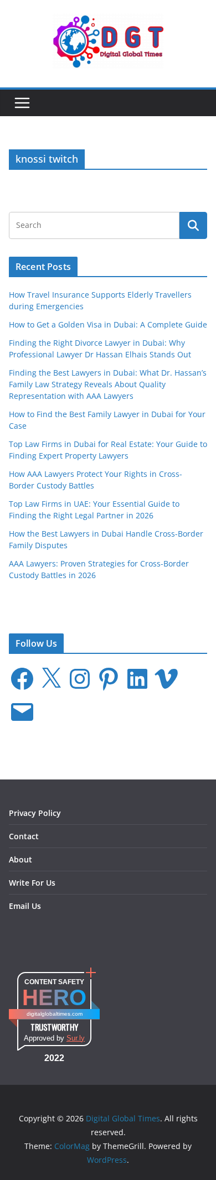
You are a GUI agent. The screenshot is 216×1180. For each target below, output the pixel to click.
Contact (24, 836)
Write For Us (32, 882)
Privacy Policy (35, 813)
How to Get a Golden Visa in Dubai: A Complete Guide (108, 324)
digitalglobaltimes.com (55, 1014)
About (20, 859)
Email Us (25, 906)
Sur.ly (75, 1038)
